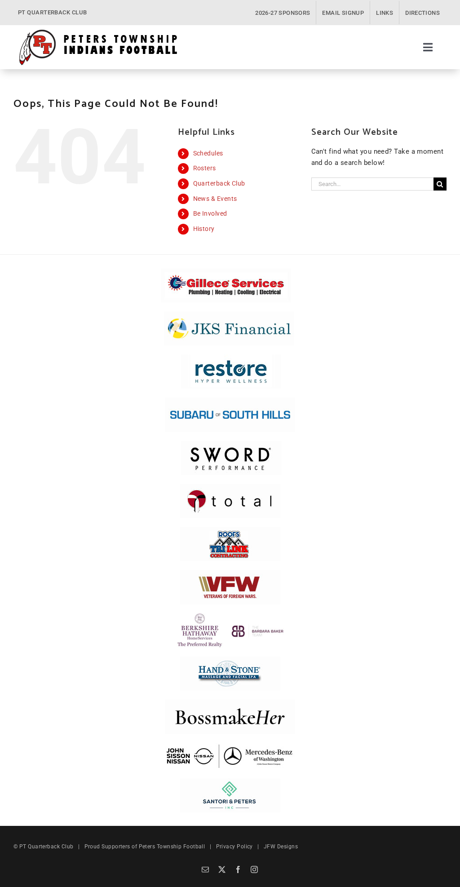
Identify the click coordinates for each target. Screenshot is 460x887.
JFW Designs (281, 846)
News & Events (215, 198)
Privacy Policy (234, 846)
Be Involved (210, 213)
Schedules (208, 153)
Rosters (204, 168)
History (204, 228)
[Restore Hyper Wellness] (231, 358)
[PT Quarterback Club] (98, 32)
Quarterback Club (219, 183)
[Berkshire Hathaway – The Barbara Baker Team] (230, 616)
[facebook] (238, 869)
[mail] (205, 869)
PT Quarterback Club (46, 846)
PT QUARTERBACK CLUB (52, 12)
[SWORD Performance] (230, 444)
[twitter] (222, 869)
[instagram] (254, 869)
